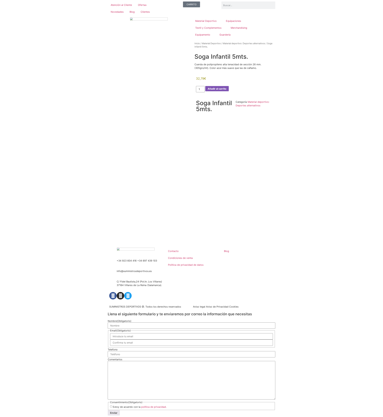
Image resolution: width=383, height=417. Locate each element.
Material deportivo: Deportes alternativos (244, 43)
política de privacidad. (154, 406)
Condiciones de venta (180, 257)
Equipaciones (233, 20)
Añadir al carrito (217, 88)
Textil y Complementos (208, 27)
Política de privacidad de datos (185, 264)
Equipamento (202, 34)
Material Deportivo (206, 20)
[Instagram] (120, 295)
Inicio (197, 43)
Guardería (225, 34)
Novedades (117, 11)
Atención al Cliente (121, 4)
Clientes (145, 11)
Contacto (173, 251)
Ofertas (142, 4)
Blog (132, 11)
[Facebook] (113, 295)
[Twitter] (128, 295)
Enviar (113, 412)
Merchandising (239, 27)
